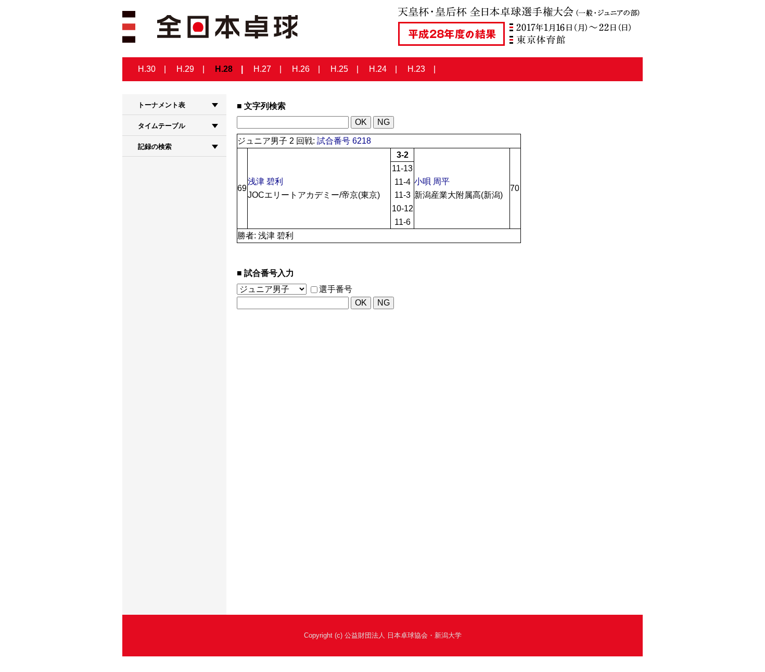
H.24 (378, 69)
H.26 (301, 69)
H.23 (416, 69)
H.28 (224, 69)
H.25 (339, 69)
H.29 (185, 69)
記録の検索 (155, 146)
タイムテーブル (161, 126)
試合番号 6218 (344, 140)
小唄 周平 (432, 181)
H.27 (262, 69)
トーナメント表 (161, 105)
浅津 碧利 (265, 181)
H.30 (147, 69)
